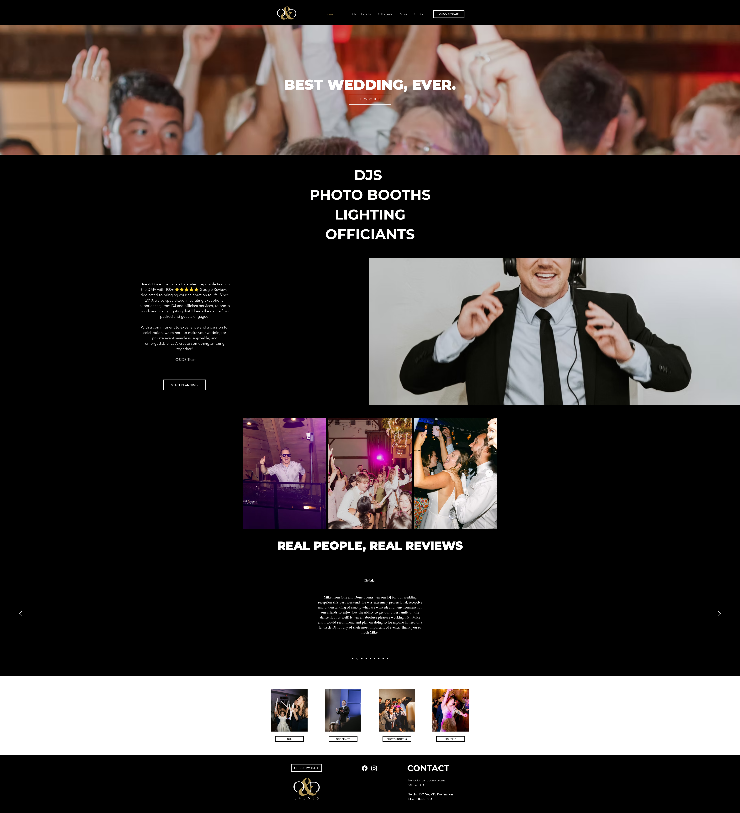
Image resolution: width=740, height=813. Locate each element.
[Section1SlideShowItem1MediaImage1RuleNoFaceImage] (352, 658)
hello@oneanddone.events (426, 780)
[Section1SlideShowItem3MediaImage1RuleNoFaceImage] (361, 659)
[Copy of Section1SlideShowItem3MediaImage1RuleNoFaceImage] (366, 658)
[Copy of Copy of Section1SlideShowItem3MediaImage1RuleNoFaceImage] (370, 658)
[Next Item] (489, 473)
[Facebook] (364, 768)
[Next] (719, 614)
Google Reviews (213, 289)
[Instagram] (374, 768)
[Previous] (20, 614)
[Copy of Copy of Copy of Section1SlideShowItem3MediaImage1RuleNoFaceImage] (374, 658)
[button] (403, 14)
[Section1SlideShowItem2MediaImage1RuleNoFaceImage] (357, 658)
